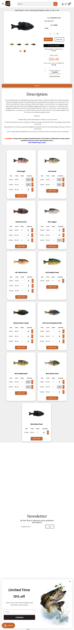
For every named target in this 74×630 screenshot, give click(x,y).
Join (50, 526)
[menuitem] (63, 6)
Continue (19, 617)
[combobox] (35, 4)
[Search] (56, 4)
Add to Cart (48, 39)
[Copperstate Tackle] (7, 3)
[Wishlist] (66, 3)
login (51, 49)
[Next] (25, 51)
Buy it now (59, 39)
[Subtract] (50, 33)
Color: (54, 18)
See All (37, 86)
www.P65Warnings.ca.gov (37, 142)
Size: (53, 25)
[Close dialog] (69, 581)
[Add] (58, 33)
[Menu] (3, 3)
